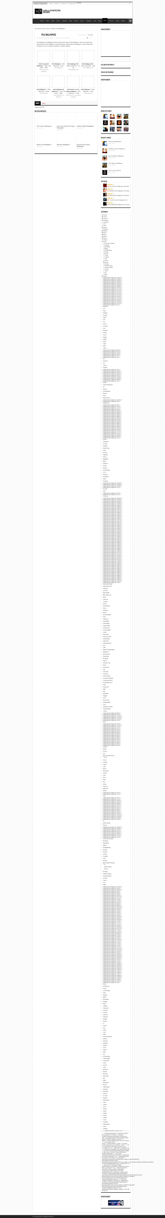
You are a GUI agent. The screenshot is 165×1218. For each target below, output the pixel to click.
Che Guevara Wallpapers (116, 186)
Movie (53, 21)
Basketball (107, 246)
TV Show (111, 21)
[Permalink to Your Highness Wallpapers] (104, 167)
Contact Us (64, 3)
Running (106, 264)
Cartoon (105, 218)
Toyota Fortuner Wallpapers (117, 200)
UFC (105, 272)
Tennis (106, 271)
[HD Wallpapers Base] (47, 14)
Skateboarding (108, 265)
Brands (106, 253)
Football (53, 28)
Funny (70, 21)
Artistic (82, 21)
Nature (76, 21)
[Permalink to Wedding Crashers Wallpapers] (104, 153)
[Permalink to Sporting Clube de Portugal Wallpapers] (66, 123)
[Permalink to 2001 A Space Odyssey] (104, 174)
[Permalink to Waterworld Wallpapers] (104, 145)
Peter (43, 38)
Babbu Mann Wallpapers (116, 195)
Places (100, 21)
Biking (106, 248)
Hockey (106, 260)
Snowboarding (108, 267)
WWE (105, 274)
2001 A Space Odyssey (114, 170)
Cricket (106, 255)
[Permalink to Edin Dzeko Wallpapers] (46, 123)
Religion (105, 240)
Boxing (106, 252)
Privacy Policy (72, 3)
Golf (105, 258)
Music (58, 21)
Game (47, 21)
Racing (106, 262)
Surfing (106, 269)
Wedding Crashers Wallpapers (116, 148)
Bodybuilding (108, 250)
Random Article (130, 21)
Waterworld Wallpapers (114, 141)
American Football (109, 243)
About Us (56, 3)
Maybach (105, 229)
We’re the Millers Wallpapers (116, 156)
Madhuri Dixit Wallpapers (117, 191)
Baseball (106, 245)
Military (123, 21)
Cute (94, 21)
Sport (104, 20)
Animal (117, 21)
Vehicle (42, 21)
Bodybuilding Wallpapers (117, 204)
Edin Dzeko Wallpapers (44, 126)
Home (51, 3)
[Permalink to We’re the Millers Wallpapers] (104, 160)
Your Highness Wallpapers (115, 163)
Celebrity (64, 21)
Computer (88, 21)
